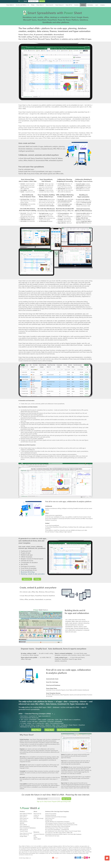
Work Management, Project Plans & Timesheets (57, 828)
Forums (35, 837)
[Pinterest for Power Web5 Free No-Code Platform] (89, 858)
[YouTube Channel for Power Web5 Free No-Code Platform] (85, 858)
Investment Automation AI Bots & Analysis (55, 817)
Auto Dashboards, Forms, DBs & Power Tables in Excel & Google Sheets (63, 831)
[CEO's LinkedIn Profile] (82, 858)
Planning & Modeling (50, 815)
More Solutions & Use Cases (52, 836)
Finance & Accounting (50, 813)
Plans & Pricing (37, 813)
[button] (91, 1)
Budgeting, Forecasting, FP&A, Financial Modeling (57, 826)
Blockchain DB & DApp (28, 572)
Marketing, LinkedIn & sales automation (33, 574)
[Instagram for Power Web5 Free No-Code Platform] (87, 858)
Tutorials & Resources (39, 834)
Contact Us (36, 815)
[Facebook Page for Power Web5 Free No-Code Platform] (76, 858)
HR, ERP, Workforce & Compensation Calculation (57, 821)
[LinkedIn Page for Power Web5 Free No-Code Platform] (80, 858)
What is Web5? (37, 839)
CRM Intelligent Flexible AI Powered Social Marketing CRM (59, 823)
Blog (35, 835)
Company (36, 817)
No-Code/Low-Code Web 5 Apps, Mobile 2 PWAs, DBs (58, 832)
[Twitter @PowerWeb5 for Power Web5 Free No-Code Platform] (78, 858)
